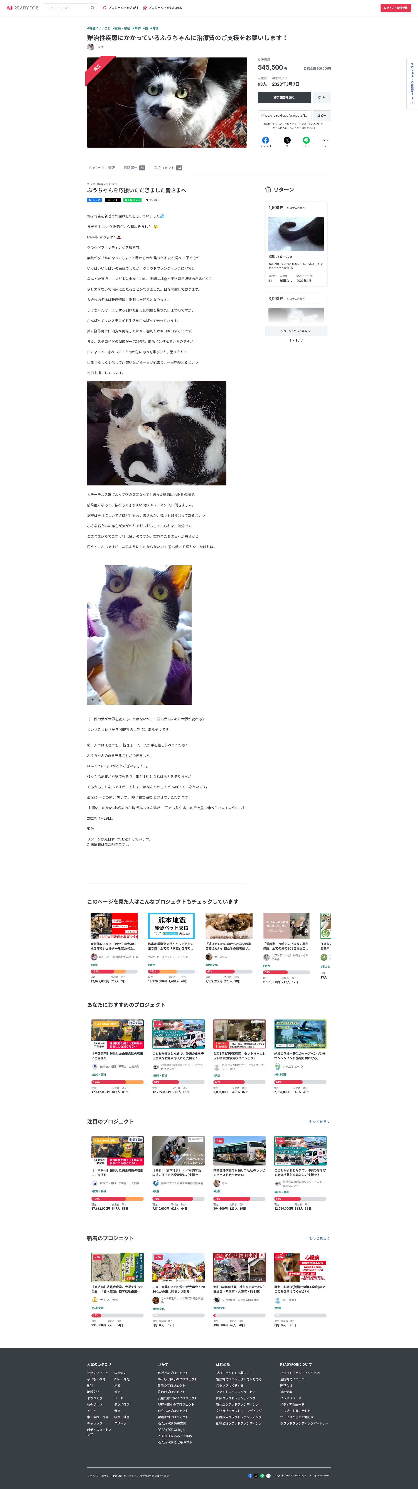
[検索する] (92, 7)
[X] (287, 140)
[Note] (325, 140)
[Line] (306, 140)
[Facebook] (265, 140)
